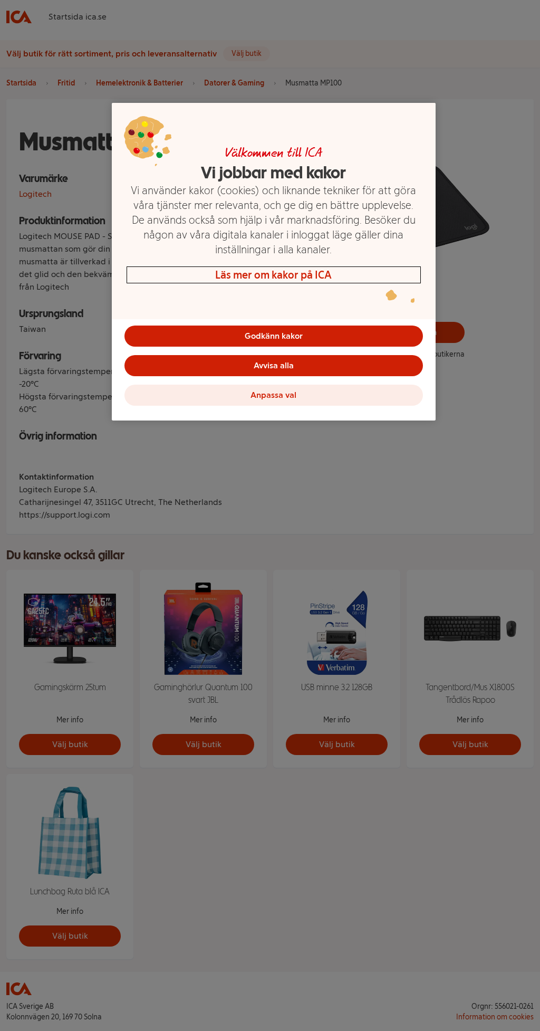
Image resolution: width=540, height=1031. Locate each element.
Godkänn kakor (274, 336)
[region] (274, 262)
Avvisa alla (274, 365)
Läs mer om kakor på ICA (273, 275)
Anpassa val (273, 395)
